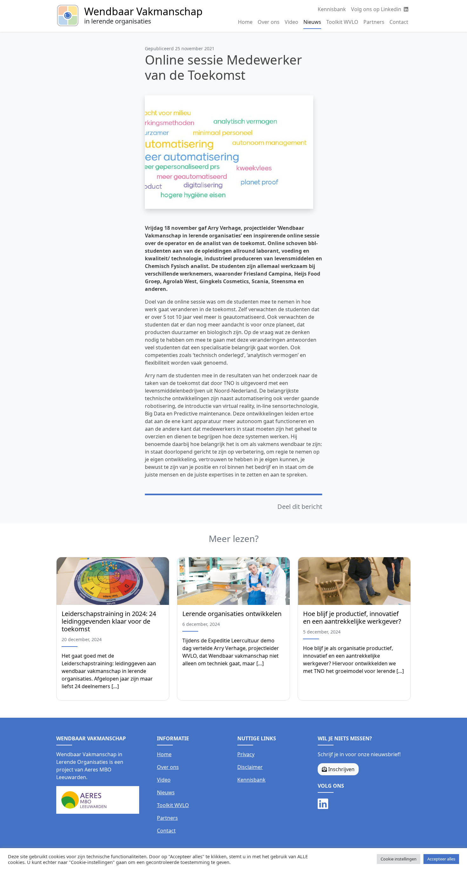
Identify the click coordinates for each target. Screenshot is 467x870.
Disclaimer (250, 767)
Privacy (245, 754)
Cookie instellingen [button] (398, 859)
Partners (373, 21)
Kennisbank (332, 9)
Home (245, 21)
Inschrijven (341, 769)
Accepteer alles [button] (441, 859)
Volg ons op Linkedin (377, 9)
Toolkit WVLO (342, 21)
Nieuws (312, 21)
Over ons (269, 21)
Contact (398, 21)
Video (291, 21)
